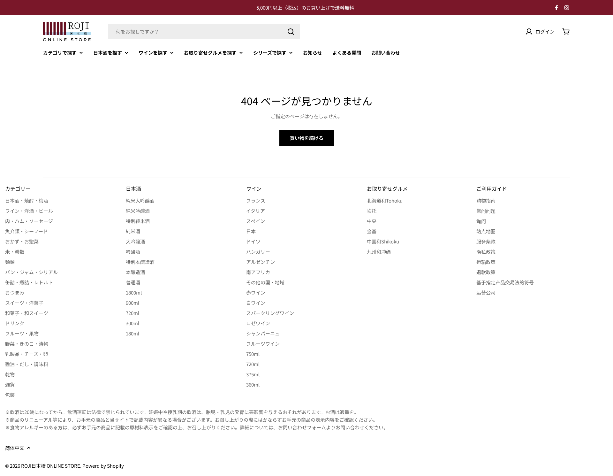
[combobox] (204, 31)
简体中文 (14, 447)
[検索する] (291, 31)
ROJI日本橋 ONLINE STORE (50, 465)
